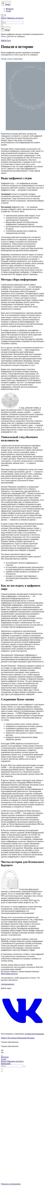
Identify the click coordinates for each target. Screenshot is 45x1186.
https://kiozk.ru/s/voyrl (9, 974)
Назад (7, 4)
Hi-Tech (7, 41)
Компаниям (22, 1038)
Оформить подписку (15, 18)
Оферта (4, 1038)
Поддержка (12, 1038)
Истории (30, 1038)
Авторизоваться (7, 984)
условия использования (34, 1034)
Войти (3, 18)
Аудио (8, 11)
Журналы (9, 9)
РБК (2, 41)
